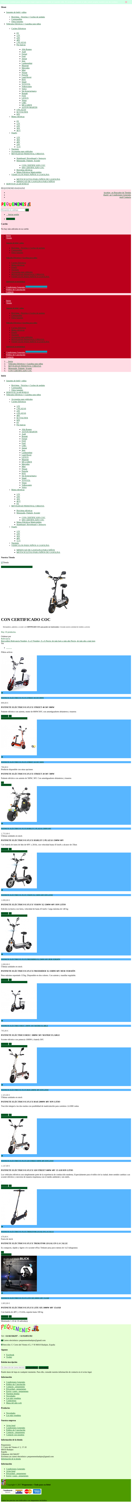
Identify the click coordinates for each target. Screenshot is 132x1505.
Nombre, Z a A (39, 641)
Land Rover (26, 77)
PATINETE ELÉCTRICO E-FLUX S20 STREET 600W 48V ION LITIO (27, 1161)
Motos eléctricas (17, 117)
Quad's (14, 133)
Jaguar (24, 59)
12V (18, 35)
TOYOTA (26, 84)
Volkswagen (27, 86)
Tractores (15, 149)
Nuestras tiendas (12, 1394)
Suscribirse (32, 1367)
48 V (18, 130)
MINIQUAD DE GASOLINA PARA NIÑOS (35, 181)
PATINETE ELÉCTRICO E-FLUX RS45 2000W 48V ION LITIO (24, 1090)
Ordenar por (6, 636)
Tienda (9, 303)
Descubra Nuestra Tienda (16, 567)
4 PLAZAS (21, 110)
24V (18, 38)
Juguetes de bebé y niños (16, 12)
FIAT (24, 96)
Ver (2, 643)
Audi (24, 52)
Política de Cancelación (15, 355)
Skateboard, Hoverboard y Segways (31, 158)
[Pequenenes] (16, 207)
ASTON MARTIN (29, 107)
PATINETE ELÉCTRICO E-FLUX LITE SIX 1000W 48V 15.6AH (25, 1298)
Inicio (8, 301)
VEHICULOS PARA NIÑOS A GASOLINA (30, 174)
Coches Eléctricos (18, 28)
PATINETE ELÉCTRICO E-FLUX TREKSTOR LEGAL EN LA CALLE (27, 1232)
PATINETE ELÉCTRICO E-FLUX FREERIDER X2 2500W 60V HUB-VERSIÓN (30, 959)
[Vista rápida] (2, 693)
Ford (24, 56)
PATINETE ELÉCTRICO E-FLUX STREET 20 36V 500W (22, 762)
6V (17, 33)
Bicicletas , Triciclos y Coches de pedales (28, 17)
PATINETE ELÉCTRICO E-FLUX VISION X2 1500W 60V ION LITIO (27, 895)
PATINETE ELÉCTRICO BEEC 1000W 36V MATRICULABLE (24, 1026)
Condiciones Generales (117, 195)
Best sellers (6, 641)
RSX (24, 79)
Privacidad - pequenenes (16, 1389)
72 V (18, 147)
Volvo (24, 89)
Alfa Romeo (27, 49)
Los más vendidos (13, 1398)
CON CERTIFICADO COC (33, 165)
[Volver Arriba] (1, 1498)
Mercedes (26, 68)
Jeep (23, 61)
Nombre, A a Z (26, 641)
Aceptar (44, 1367)
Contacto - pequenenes (15, 1387)
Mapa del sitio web (14, 1403)
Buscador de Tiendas (117, 193)
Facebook (10, 1355)
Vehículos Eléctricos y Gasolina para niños (23, 24)
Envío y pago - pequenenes (17, 1391)
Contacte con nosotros (15, 1435)
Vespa (24, 100)
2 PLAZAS (21, 42)
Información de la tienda (11, 1459)
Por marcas (21, 45)
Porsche (25, 75)
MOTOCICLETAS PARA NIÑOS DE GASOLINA (38, 179)
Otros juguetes (17, 21)
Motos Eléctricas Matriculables (29, 172)
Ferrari (24, 54)
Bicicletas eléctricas (24, 170)
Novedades (10, 1396)
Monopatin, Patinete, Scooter (28, 161)
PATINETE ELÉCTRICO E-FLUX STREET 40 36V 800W (22, 698)
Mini (24, 70)
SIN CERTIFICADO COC (33, 168)
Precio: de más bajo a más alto (58, 641)
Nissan (24, 72)
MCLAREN (27, 105)
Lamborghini (27, 63)
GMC (24, 103)
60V (18, 114)
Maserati (25, 66)
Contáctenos (11, 1401)
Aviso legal (10, 1425)
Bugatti (25, 93)
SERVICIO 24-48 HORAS (17, 184)
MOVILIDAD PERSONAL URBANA (27, 154)
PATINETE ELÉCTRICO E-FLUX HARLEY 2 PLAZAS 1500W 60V (26, 829)
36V (18, 128)
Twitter (9, 1357)
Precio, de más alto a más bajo (83, 641)
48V (18, 40)
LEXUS (25, 98)
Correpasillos (16, 19)
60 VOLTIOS (22, 112)
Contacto (125, 197)
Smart (24, 82)
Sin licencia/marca (29, 91)
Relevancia (15, 641)
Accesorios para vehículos (22, 151)
